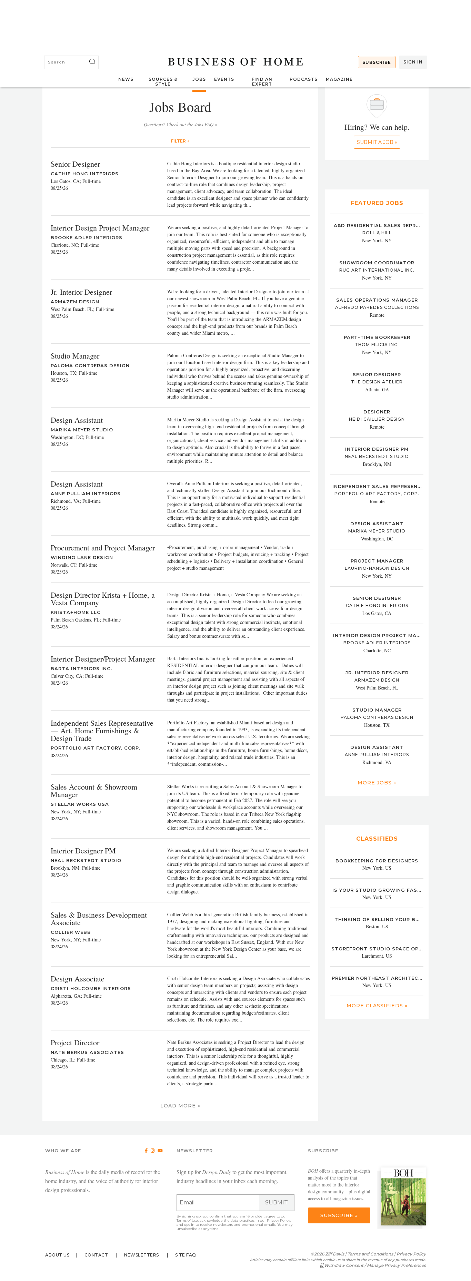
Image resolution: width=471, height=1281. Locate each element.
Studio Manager (377, 710)
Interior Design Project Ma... (377, 635)
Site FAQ (185, 1255)
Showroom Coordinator (376, 262)
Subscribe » (339, 1215)
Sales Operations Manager (377, 300)
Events (224, 79)
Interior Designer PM (377, 449)
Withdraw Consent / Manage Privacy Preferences (375, 1265)
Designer (376, 411)
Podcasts (304, 79)
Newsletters (141, 1255)
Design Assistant (376, 523)
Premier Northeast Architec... (377, 978)
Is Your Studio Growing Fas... (376, 890)
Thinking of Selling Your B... (377, 919)
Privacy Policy (278, 1220)
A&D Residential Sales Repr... (377, 225)
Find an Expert (262, 82)
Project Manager (377, 561)
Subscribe (376, 62)
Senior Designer (377, 374)
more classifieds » (377, 1006)
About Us (57, 1255)
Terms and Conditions (370, 1253)
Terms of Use (187, 1220)
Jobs (199, 79)
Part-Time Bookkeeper (377, 337)
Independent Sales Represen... (377, 486)
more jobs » (377, 783)
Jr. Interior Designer (377, 672)
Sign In (413, 62)
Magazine (339, 79)
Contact (96, 1255)
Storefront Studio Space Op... (377, 948)
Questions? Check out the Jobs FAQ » (180, 124)
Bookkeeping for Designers (376, 860)
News (125, 79)
